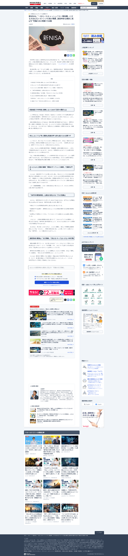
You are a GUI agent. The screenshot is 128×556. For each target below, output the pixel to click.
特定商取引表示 (58, 551)
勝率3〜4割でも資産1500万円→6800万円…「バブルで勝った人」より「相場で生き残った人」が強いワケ (51, 493)
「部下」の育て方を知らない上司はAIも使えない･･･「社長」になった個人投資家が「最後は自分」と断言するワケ (51, 517)
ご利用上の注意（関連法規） (67, 551)
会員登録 (101, 3)
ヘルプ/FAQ (84, 551)
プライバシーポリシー (36, 551)
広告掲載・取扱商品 (78, 551)
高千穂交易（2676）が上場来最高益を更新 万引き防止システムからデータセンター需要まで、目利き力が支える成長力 (97, 219)
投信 (66, 3)
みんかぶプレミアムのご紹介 (96, 0)
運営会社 (26, 551)
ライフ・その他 (64, 7)
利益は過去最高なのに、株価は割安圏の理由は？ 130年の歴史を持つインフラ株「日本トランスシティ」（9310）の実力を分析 (98, 205)
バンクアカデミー (63, 64)
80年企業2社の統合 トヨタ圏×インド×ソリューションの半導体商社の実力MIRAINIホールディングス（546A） (98, 226)
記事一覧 (93, 105)
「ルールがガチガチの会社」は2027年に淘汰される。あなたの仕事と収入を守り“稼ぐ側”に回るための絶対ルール (69, 517)
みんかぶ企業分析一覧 (93, 232)
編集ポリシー (90, 551)
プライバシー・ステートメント (48, 551)
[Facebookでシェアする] (68, 55)
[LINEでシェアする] (74, 55)
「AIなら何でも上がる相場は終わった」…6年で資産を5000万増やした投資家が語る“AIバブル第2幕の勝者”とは (33, 517)
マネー (47, 7)
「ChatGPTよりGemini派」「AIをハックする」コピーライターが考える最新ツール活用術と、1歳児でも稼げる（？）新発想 (51, 471)
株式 (45, 3)
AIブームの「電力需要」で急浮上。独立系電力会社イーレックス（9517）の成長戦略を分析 (97, 199)
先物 (70, 3)
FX (54, 3)
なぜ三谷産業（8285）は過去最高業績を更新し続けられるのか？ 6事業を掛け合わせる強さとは (98, 212)
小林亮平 (31, 24)
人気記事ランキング (93, 73)
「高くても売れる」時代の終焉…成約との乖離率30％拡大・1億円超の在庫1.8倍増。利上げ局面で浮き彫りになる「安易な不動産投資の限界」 (51, 449)
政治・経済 (55, 7)
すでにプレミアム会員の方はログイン (52, 285)
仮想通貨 (60, 3)
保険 (75, 3)
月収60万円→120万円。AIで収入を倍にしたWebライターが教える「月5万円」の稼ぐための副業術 (33, 449)
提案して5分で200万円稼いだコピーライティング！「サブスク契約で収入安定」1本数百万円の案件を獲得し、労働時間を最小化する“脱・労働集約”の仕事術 (33, 494)
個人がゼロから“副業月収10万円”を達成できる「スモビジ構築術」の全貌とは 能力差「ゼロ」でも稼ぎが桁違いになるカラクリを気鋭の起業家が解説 (95, 67)
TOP (26, 7)
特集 (36, 7)
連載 (42, 7)
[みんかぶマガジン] (35, 3)
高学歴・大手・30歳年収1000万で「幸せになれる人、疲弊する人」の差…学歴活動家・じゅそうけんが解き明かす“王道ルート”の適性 (95, 53)
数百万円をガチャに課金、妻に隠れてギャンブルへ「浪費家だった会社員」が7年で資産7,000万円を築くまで (33, 471)
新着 (31, 7)
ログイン (94, 3)
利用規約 (30, 551)
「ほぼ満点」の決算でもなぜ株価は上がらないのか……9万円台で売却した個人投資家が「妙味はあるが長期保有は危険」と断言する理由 (69, 471)
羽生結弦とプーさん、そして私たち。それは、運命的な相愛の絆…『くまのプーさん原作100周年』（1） (95, 60)
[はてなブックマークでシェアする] (71, 55)
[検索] (99, 8)
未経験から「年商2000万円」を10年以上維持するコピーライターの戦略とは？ (69, 492)
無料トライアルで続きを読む (51, 282)
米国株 (50, 3)
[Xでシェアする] (65, 55)
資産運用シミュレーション (93, 331)
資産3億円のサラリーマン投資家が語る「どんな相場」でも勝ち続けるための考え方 (69, 448)
